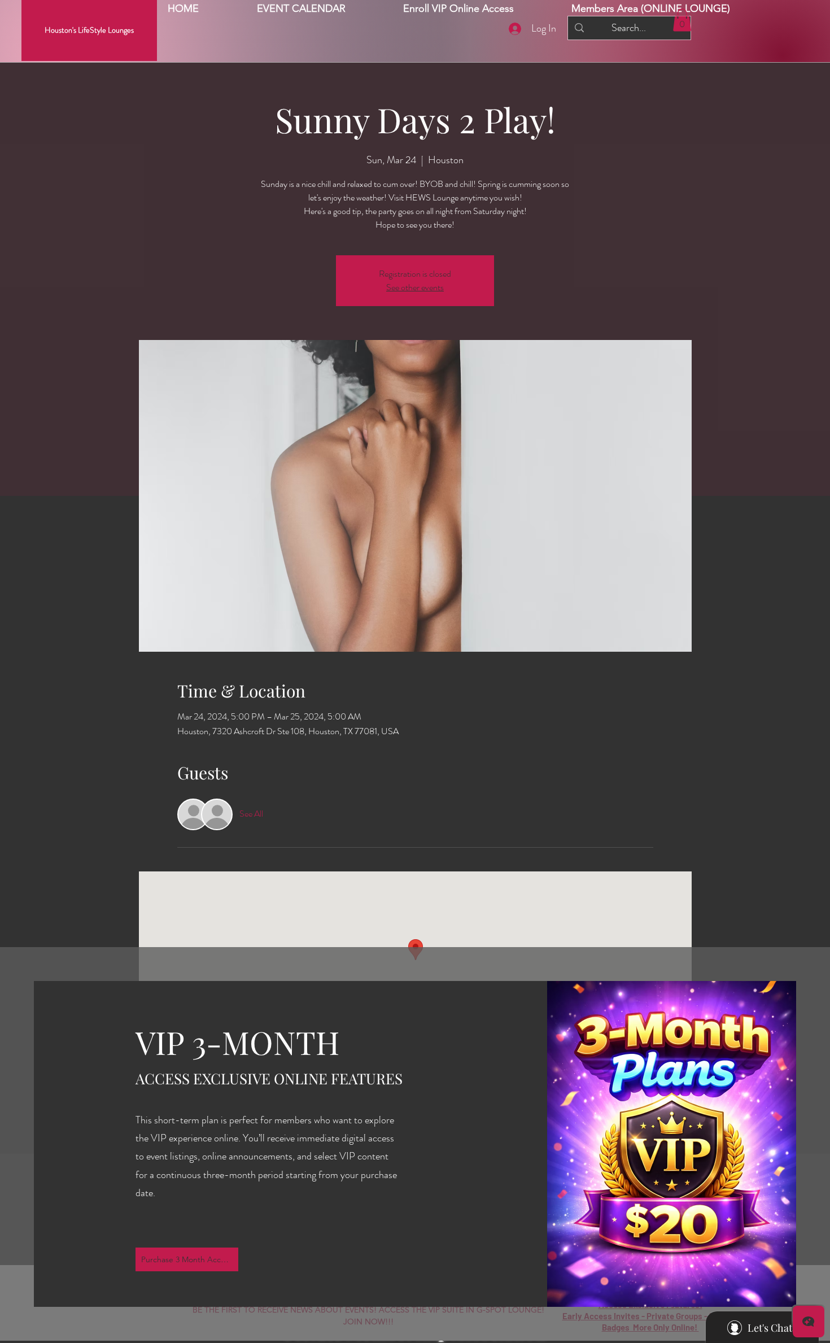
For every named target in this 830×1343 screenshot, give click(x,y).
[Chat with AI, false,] (808, 1321)
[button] (651, 9)
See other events (415, 287)
